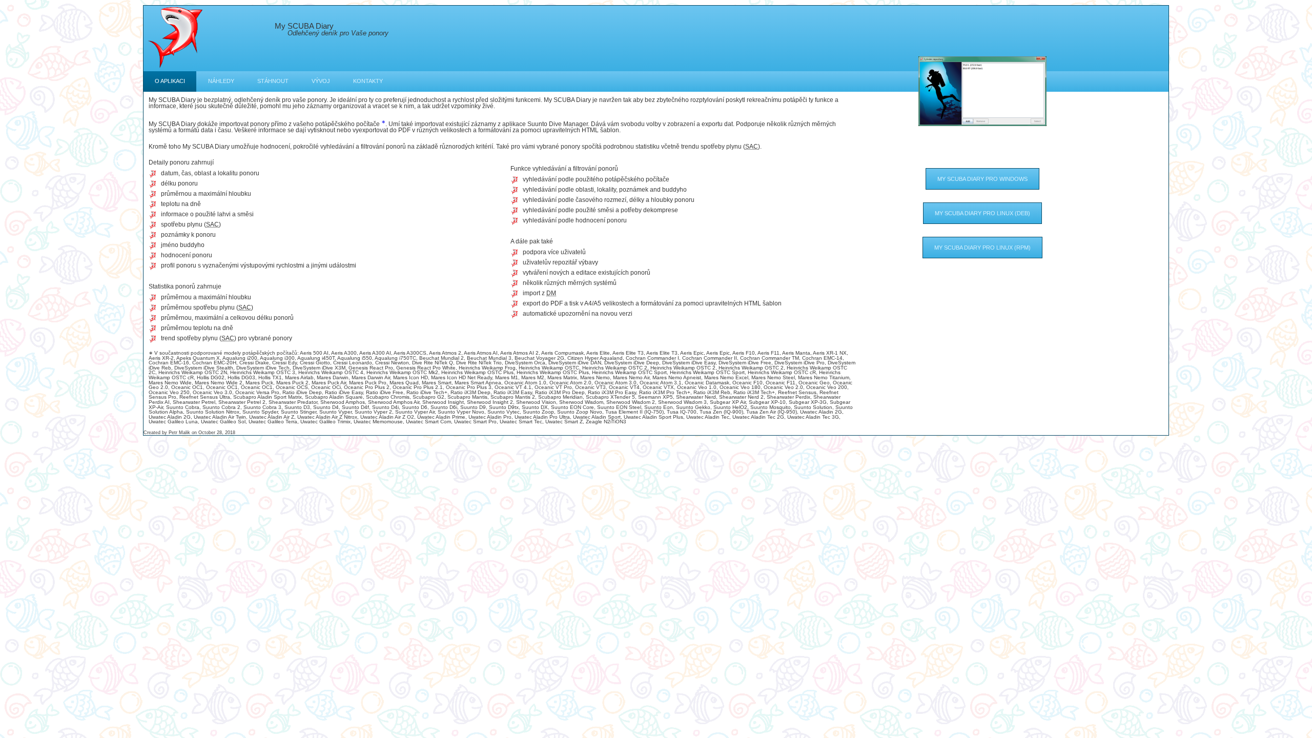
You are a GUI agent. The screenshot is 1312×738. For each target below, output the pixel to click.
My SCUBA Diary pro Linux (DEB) (982, 213)
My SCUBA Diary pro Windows (982, 179)
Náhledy (221, 81)
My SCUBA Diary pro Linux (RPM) (982, 247)
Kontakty (368, 81)
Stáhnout (273, 81)
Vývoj (321, 81)
